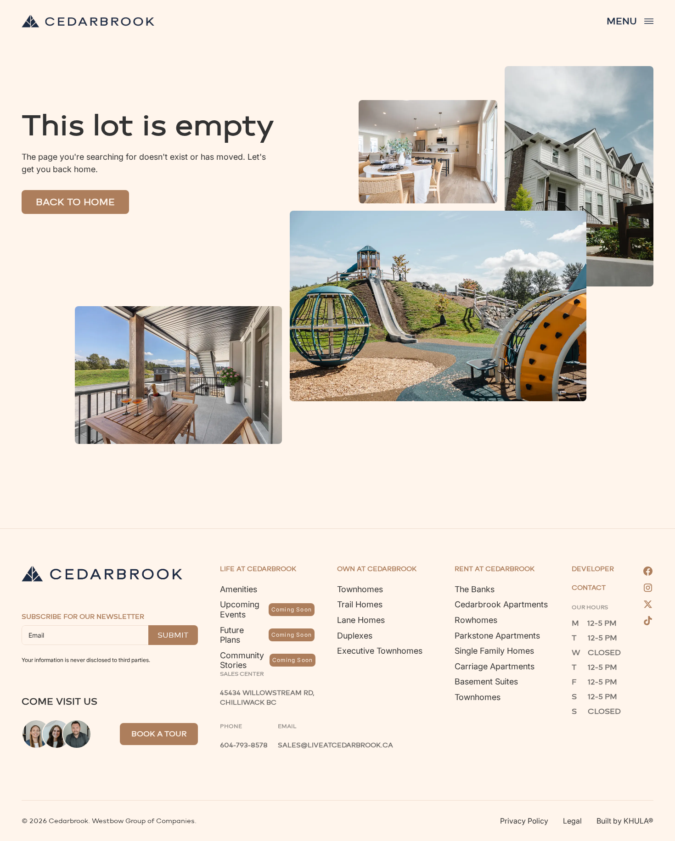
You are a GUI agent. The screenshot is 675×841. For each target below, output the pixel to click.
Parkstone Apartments (497, 635)
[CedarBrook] (102, 574)
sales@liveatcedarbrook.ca (335, 745)
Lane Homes (361, 620)
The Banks (475, 589)
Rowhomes (476, 620)
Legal (572, 820)
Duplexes (354, 635)
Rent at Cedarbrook (494, 569)
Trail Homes (359, 604)
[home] (88, 21)
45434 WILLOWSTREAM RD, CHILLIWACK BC (268, 697)
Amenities (238, 589)
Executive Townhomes (379, 651)
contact (589, 588)
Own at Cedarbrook (376, 569)
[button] (630, 21)
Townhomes (360, 589)
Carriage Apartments (494, 666)
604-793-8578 (244, 745)
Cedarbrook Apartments (501, 604)
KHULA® (638, 820)
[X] (647, 604)
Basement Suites (486, 681)
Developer (593, 569)
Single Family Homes (494, 651)
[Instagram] (647, 587)
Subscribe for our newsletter (83, 617)
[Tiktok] (647, 620)
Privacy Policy (524, 820)
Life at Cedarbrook (258, 569)
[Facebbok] (647, 571)
